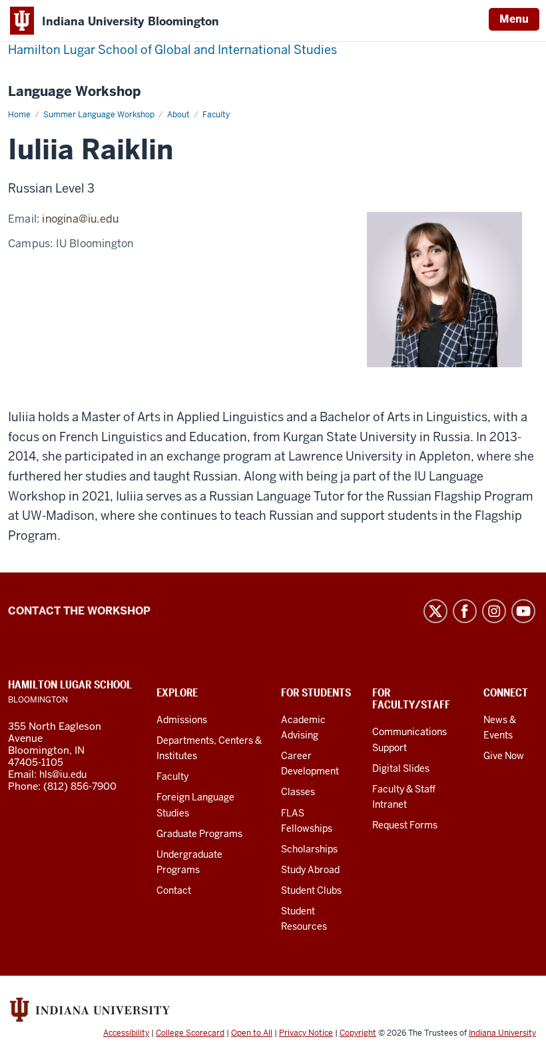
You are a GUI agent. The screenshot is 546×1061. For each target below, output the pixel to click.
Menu (514, 19)
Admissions (181, 720)
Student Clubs (311, 890)
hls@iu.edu (63, 774)
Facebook (465, 611)
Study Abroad (310, 870)
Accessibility (126, 1033)
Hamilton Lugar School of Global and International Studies (172, 49)
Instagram (494, 611)
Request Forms (404, 825)
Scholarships (309, 849)
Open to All (251, 1033)
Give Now (503, 756)
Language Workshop (74, 91)
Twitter (435, 611)
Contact (173, 890)
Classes (298, 792)
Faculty (172, 776)
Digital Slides (400, 768)
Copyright (358, 1033)
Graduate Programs (199, 834)
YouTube (523, 611)
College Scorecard (190, 1033)
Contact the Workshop (79, 611)
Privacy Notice (306, 1033)
